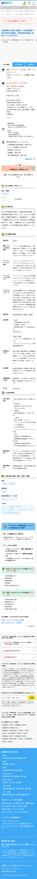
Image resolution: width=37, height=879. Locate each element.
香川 (23, 788)
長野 (20, 782)
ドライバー (5, 506)
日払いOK (30, 702)
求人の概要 (6, 64)
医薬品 (4, 491)
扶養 (8, 702)
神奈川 (8, 758)
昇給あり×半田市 (23, 730)
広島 (13, 788)
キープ (29, 4)
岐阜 (13, 764)
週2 (3, 702)
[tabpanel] (18, 49)
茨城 (18, 758)
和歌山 (21, 770)
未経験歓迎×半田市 (7, 725)
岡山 (10, 788)
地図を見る (28, 159)
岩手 (11, 776)
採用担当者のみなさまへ (9, 871)
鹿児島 (24, 794)
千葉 (15, 758)
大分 (16, 794)
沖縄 (27, 794)
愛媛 (26, 788)
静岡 (7, 764)
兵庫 (7, 770)
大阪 (4, 770)
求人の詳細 (18, 64)
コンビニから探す (7, 812)
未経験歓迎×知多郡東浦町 (9, 739)
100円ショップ (15, 705)
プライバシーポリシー (25, 865)
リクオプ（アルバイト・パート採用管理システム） (17, 823)
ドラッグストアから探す (21, 812)
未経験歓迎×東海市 (7, 736)
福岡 (4, 794)
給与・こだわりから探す (19, 806)
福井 (13, 782)
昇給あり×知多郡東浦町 (25, 739)
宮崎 (20, 794)
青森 (8, 776)
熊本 (13, 794)
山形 (21, 776)
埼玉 (11, 758)
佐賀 (7, 794)
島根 (7, 788)
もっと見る (30, 626)
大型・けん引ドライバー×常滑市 (11, 622)
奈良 (16, 770)
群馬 (24, 758)
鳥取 (4, 788)
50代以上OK (6, 705)
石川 (10, 782)
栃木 (21, 758)
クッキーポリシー (7, 868)
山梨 (16, 782)
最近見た (25, 4)
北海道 (5, 776)
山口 (16, 788)
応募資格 (30, 64)
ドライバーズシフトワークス (10, 821)
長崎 (10, 794)
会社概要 (4, 865)
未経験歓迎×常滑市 (20, 736)
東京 (4, 758)
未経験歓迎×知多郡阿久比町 (10, 728)
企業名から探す (6, 809)
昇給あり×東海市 (7, 742)
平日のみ (14, 702)
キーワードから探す (18, 809)
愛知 (4, 764)
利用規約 (15, 865)
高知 (29, 788)
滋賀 (13, 770)
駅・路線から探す (19, 803)
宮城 (15, 776)
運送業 (12, 506)
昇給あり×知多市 (22, 733)
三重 (10, 764)
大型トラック (5, 499)
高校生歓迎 (22, 702)
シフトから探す (6, 806)
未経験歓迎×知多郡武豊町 (9, 730)
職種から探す (30, 803)
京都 (10, 770)
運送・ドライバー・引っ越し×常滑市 (13, 620)
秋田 (18, 776)
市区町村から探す (7, 803)
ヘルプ (10, 865)
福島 (24, 776)
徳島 (20, 788)
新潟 (4, 782)
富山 (7, 782)
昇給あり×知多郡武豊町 (9, 733)
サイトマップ (17, 868)
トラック (13, 499)
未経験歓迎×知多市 (20, 725)
